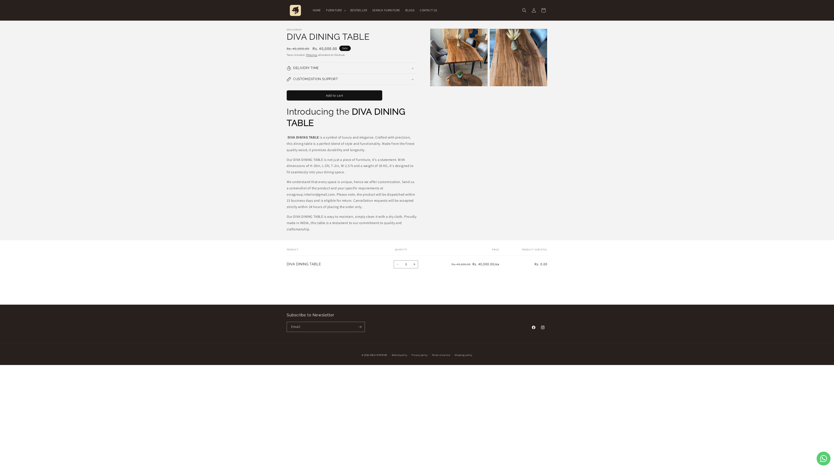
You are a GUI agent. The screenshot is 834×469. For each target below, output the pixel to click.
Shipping (311, 54)
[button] (335, 10)
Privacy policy (420, 355)
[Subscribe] (360, 327)
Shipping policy (464, 355)
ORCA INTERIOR (378, 355)
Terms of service (441, 355)
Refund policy (399, 355)
